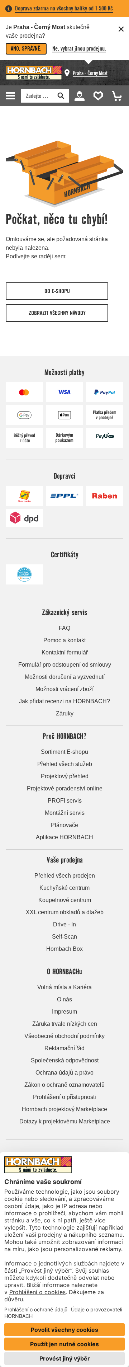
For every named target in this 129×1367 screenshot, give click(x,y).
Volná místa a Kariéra (64, 987)
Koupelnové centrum (64, 900)
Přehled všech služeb (64, 764)
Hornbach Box (64, 949)
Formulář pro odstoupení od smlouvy (64, 665)
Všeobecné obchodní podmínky (64, 1036)
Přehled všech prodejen (64, 876)
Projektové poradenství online (64, 788)
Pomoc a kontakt (64, 640)
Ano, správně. (26, 48)
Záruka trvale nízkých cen (64, 1024)
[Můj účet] (79, 95)
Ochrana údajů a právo (64, 1073)
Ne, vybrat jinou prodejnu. (79, 48)
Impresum (64, 1012)
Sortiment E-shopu (64, 752)
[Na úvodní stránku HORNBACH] (34, 73)
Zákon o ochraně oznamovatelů (64, 1085)
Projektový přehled (65, 776)
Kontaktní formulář (65, 652)
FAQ (64, 628)
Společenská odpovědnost (65, 1060)
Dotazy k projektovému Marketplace (64, 1121)
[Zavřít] (121, 29)
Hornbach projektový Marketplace (64, 1109)
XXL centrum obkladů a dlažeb (65, 912)
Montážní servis (65, 813)
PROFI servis (65, 801)
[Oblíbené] (96, 95)
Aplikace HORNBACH (64, 837)
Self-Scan (64, 937)
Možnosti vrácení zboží (64, 689)
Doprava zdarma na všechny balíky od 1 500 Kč (64, 8)
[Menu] (11, 95)
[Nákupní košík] (114, 95)
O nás (64, 999)
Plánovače (64, 825)
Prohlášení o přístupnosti (64, 1097)
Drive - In (64, 924)
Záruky (64, 713)
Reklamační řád (64, 1048)
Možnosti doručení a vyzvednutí (65, 677)
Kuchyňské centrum (64, 888)
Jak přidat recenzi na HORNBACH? (64, 701)
